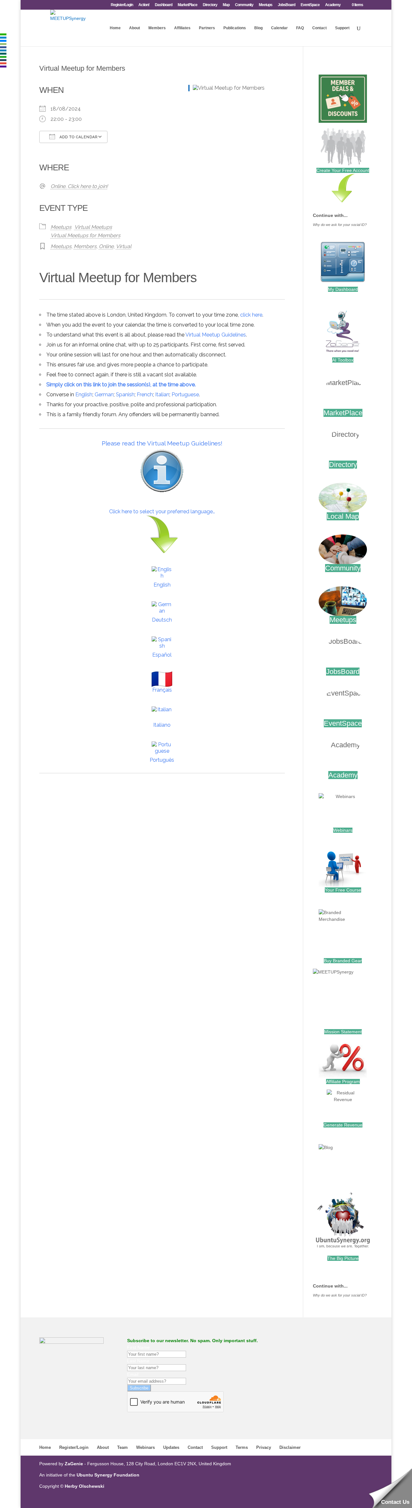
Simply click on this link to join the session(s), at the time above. (121, 384)
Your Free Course (343, 890)
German (104, 394)
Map (226, 5)
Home (115, 28)
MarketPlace (187, 5)
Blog (258, 28)
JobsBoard (286, 5)
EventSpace (310, 5)
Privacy (263, 1447)
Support (342, 28)
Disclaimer (290, 1447)
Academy (333, 5)
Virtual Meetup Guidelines (215, 335)
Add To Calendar (78, 137)
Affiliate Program (343, 1081)
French (145, 394)
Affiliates (182, 28)
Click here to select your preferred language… (162, 511)
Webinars (342, 830)
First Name (138, 1347)
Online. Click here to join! (79, 186)
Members (157, 28)
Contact (319, 28)
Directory (210, 5)
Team (122, 1447)
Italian (162, 394)
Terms (242, 1447)
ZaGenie (74, 1463)
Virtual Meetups (93, 227)
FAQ (300, 28)
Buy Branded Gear (343, 960)
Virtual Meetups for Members (85, 235)
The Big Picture (343, 1258)
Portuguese (185, 394)
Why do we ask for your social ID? (340, 225)
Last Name (138, 1360)
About (134, 28)
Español (162, 655)
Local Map (343, 516)
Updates (171, 1447)
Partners (207, 28)
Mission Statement (343, 1031)
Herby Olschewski (84, 1486)
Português (162, 760)
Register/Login (122, 5)
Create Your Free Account (342, 170)
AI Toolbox (342, 360)
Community (244, 5)
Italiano (162, 725)
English (83, 394)
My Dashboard (343, 289)
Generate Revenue (342, 1124)
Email (132, 1374)
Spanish (125, 394)
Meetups (265, 5)
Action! (143, 5)
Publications (234, 28)
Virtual (123, 246)
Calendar (279, 28)
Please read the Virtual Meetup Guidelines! (162, 443)
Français (162, 690)
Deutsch (162, 620)
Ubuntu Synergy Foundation (108, 1474)
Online (106, 246)
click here (251, 315)
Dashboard (163, 5)
